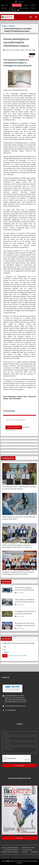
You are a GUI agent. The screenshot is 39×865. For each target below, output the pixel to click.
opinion (12, 26)
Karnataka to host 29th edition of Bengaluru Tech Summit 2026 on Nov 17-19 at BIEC (25, 624)
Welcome (5, 5)
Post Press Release (12, 8)
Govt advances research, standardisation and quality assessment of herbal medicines (19, 488)
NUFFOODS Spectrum (11, 850)
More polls (23, 655)
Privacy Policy (27, 850)
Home (4, 26)
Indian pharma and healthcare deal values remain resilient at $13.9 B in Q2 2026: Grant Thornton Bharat (24, 601)
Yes (5, 647)
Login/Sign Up (3, 10)
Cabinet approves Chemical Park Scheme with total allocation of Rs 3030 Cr (18, 518)
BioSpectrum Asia (28, 847)
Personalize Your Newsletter (23, 8)
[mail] (29, 57)
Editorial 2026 (16, 5)
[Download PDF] (31, 57)
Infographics (33, 5)
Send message (19, 765)
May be (6, 652)
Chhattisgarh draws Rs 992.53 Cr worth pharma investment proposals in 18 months (25, 612)
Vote (5, 656)
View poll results (14, 655)
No (5, 649)
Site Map (25, 852)
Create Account (10, 430)
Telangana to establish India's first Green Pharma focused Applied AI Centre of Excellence (18, 573)
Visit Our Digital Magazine (10, 847)
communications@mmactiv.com (15, 706)
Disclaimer (34, 852)
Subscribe (33, 8)
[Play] (33, 57)
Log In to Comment (14, 427)
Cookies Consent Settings (9, 852)
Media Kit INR (3, 8)
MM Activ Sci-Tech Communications (22, 861)
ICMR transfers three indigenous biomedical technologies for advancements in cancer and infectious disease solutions (17, 546)
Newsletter (26, 5)
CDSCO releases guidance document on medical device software (24, 589)
